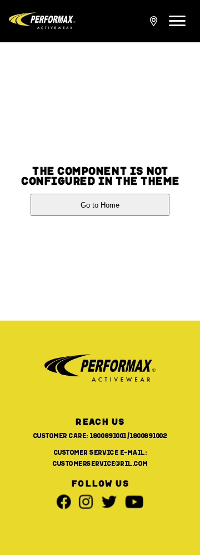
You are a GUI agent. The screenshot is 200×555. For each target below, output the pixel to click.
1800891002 (148, 435)
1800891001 (107, 435)
